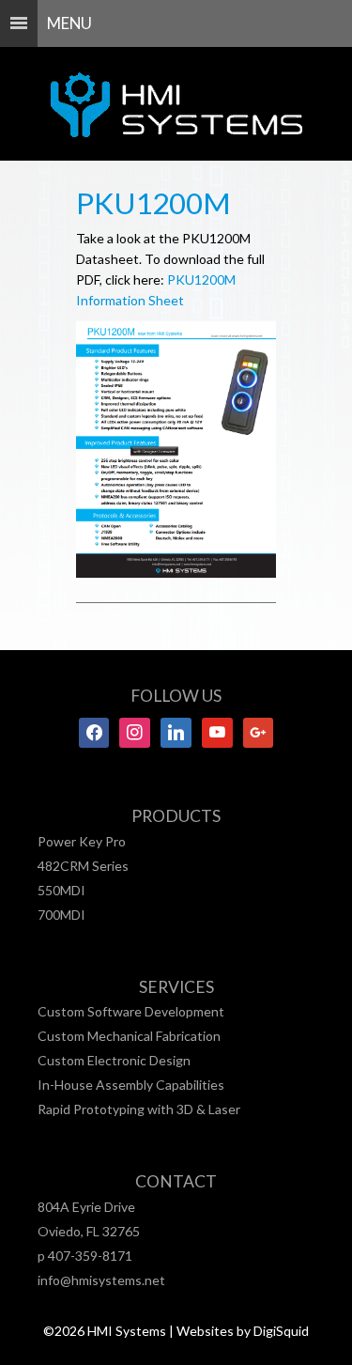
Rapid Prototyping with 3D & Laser (139, 1109)
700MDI (61, 915)
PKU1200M (153, 203)
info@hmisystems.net (101, 1280)
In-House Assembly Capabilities (131, 1085)
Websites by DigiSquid (242, 1331)
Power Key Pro (82, 841)
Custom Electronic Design (114, 1060)
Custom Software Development (131, 1011)
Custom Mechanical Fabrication (129, 1036)
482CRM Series (83, 866)
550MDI (61, 890)
